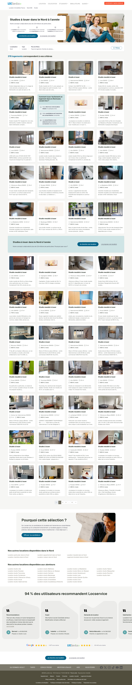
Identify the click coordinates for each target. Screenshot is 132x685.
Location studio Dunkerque (16, 575)
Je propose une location (48, 36)
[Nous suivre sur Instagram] (109, 667)
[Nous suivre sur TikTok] (113, 667)
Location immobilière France (17, 8)
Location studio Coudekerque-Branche (50, 582)
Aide (78, 667)
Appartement (44, 676)
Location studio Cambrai (45, 573)
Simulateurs (75, 4)
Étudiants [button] (63, 4)
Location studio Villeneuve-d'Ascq (19, 577)
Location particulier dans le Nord (18, 555)
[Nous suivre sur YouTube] (117, 667)
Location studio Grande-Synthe (77, 577)
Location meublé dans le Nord (77, 555)
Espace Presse (46, 667)
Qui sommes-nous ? (17, 667)
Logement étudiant (86, 676)
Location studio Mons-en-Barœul (78, 571)
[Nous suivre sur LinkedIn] (121, 667)
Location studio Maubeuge (46, 575)
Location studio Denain (74, 582)
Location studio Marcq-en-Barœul (48, 571)
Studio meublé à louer (18, 77)
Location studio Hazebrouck (76, 573)
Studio (58, 676)
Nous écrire (90, 667)
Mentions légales (64, 667)
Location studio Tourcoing (16, 573)
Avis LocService (61, 679)
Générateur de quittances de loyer (77, 679)
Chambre (64, 676)
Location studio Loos (74, 575)
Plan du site (73, 673)
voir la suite (10, 626)
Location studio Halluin (104, 569)
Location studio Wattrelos (45, 569)
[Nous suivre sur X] (105, 667)
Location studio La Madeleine (76, 569)
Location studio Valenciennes (17, 582)
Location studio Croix (74, 580)
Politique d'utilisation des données (60, 682)
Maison (52, 676)
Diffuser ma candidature (32, 535)
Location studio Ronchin (105, 573)
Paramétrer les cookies (90, 682)
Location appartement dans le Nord (49, 555)
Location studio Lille (14, 569)
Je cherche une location (27, 36)
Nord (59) (29, 8)
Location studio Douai (15, 580)
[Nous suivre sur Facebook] (101, 667)
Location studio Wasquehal (105, 571)
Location (42, 4)
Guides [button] (84, 4)
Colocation (52, 4)
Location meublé (74, 676)
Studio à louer (74, 77)
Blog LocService (50, 679)
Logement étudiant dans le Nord (77, 557)
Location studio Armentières (46, 580)
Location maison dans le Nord (47, 557)
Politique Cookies (76, 682)
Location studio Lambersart (46, 577)
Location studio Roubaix (16, 571)
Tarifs (32, 667)
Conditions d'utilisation (42, 682)
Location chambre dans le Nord (18, 557)
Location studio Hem (103, 575)
